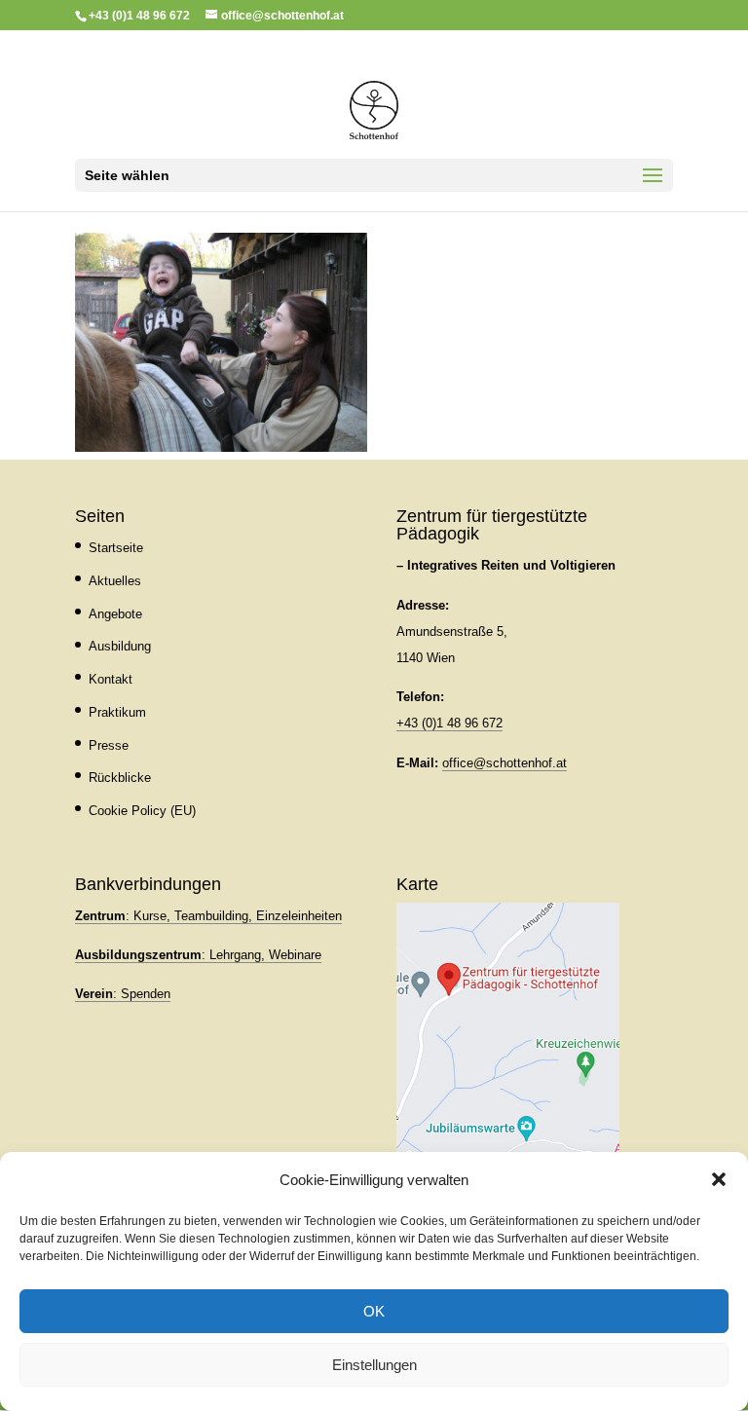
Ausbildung (120, 646)
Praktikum (117, 712)
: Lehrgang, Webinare (198, 954)
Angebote (115, 614)
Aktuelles (115, 581)
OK (374, 1311)
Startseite (116, 547)
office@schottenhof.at (504, 763)
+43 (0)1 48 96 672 (449, 723)
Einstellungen (374, 1364)
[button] (719, 1179)
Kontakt (110, 679)
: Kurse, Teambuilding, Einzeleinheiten (208, 916)
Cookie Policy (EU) (142, 810)
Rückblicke (120, 777)
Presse (109, 745)
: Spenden (122, 993)
